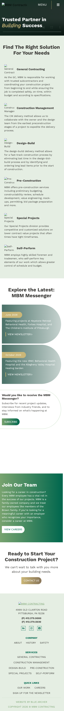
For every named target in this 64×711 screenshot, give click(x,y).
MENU (42, 4)
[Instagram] (31, 628)
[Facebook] (39, 628)
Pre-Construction (42, 668)
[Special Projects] (31, 226)
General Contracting (31, 657)
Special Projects (20, 673)
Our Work (23, 687)
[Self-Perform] (31, 256)
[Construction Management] (31, 118)
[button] (58, 5)
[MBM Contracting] (11, 4)
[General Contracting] (31, 81)
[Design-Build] (31, 155)
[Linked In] (23, 628)
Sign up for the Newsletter (31, 693)
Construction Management (31, 662)
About (18, 642)
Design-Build (17, 668)
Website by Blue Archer (31, 702)
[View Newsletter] (31, 324)
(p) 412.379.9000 (31, 618)
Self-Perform (45, 673)
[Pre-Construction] (31, 192)
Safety (44, 642)
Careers (39, 687)
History (31, 642)
